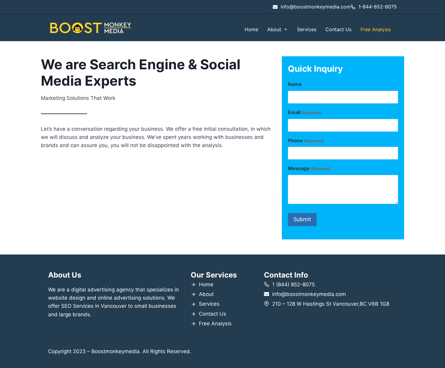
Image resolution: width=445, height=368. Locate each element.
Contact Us (338, 29)
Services (306, 29)
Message (309, 168)
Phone (306, 140)
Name (295, 84)
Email (304, 112)
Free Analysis (376, 29)
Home (251, 29)
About (274, 29)
